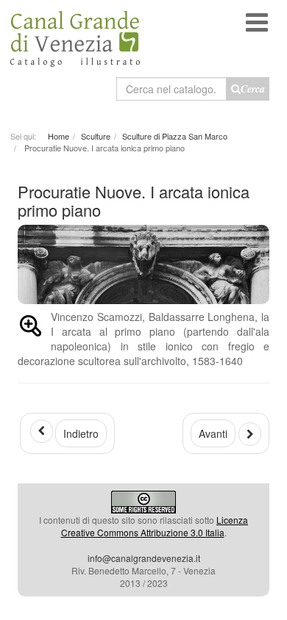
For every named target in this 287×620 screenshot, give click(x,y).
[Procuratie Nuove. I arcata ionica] (30, 328)
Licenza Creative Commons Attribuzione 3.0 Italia (155, 525)
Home (58, 136)
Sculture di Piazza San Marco (174, 136)
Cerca (253, 89)
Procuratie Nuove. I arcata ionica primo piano (133, 200)
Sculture (95, 136)
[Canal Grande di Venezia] (75, 33)
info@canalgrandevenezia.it (144, 558)
